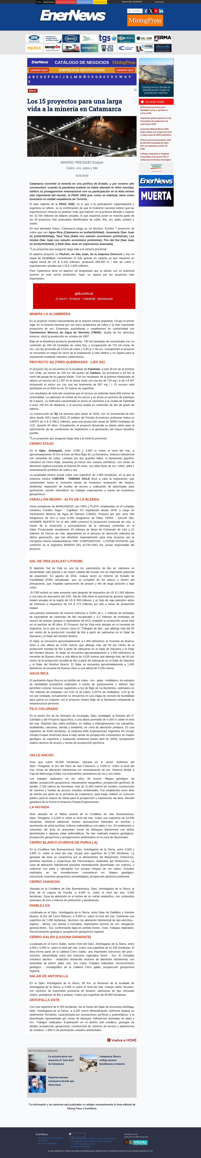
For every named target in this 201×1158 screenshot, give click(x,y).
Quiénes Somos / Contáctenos (52, 1138)
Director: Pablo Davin (82, 1146)
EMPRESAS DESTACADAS (82, 70)
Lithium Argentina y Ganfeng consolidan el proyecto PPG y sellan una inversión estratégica (155, 156)
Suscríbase (45, 1141)
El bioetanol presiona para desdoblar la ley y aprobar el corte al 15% (154, 110)
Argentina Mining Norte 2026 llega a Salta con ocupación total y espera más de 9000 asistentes (156, 132)
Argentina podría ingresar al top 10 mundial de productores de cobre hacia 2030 (155, 121)
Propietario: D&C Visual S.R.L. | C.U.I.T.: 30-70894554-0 (95, 1138)
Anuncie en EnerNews (49, 1143)
